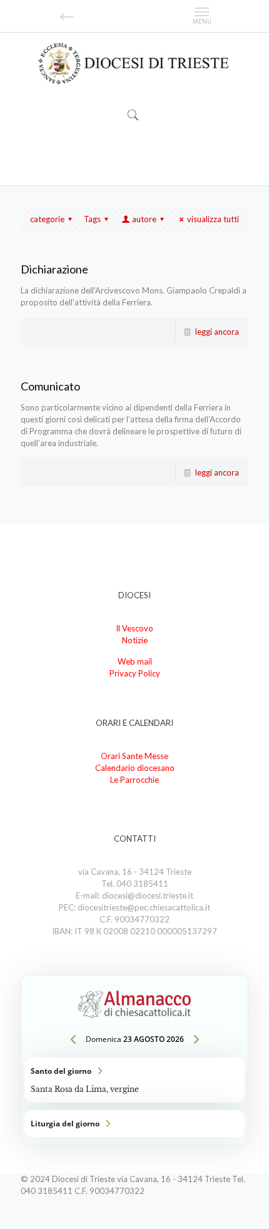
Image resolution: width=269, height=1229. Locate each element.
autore (144, 219)
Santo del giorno (134, 1080)
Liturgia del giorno (134, 1123)
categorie (47, 219)
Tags (92, 219)
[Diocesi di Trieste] (134, 64)
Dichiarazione (54, 269)
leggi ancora (217, 332)
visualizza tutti (213, 219)
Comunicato (50, 386)
